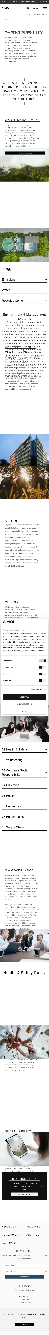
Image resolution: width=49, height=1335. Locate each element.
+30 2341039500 (11, 2)
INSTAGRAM (24, 1303)
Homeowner (10, 1235)
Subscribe (24, 1277)
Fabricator (10, 1243)
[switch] (42, 667)
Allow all (24, 697)
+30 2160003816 (41, 2)
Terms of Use (32, 1315)
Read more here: (25, 153)
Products (33, 1227)
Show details (36, 690)
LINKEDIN (24, 1300)
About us (8, 1227)
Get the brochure (37, 14)
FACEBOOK (24, 1296)
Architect (34, 1235)
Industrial (10, 19)
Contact (34, 8)
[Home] (6, 8)
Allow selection (24, 704)
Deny (24, 711)
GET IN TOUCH (24, 1194)
